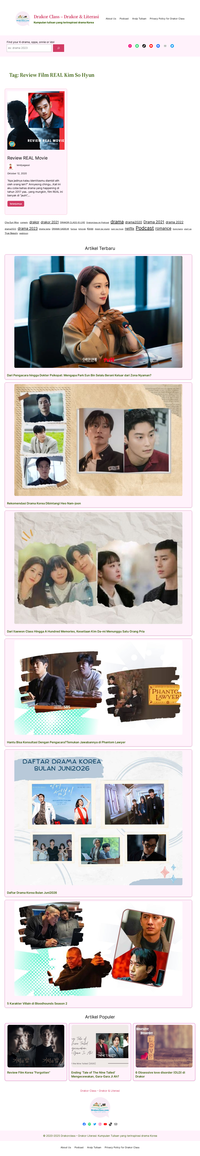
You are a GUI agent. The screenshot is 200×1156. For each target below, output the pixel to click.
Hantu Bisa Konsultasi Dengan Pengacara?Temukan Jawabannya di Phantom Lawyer (66, 742)
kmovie (82, 229)
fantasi (74, 229)
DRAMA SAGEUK (60, 228)
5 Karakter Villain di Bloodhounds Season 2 (37, 1003)
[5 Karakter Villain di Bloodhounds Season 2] (98, 949)
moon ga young (102, 229)
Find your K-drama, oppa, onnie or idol (30, 42)
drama (117, 221)
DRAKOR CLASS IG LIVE (72, 222)
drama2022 (10, 229)
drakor (34, 222)
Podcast (145, 228)
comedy (24, 222)
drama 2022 (174, 222)
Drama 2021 (153, 222)
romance (163, 228)
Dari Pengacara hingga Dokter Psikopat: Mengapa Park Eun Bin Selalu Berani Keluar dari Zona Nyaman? (79, 375)
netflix (129, 228)
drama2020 (133, 222)
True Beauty (11, 233)
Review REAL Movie (27, 158)
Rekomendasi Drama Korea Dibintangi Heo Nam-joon (44, 503)
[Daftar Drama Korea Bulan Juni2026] (98, 818)
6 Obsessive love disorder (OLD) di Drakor (160, 1074)
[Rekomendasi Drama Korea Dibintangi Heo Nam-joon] (98, 440)
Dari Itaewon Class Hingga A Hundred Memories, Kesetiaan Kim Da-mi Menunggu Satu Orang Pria (76, 631)
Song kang (178, 229)
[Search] (58, 48)
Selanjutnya (17, 204)
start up (188, 229)
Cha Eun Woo (12, 222)
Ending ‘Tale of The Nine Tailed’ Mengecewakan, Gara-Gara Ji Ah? (95, 1074)
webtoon (23, 233)
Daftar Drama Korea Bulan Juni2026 (32, 892)
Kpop (90, 228)
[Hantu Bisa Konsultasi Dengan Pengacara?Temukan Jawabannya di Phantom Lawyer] (98, 687)
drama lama (44, 229)
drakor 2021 (50, 222)
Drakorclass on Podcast (97, 222)
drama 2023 (28, 228)
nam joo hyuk (117, 229)
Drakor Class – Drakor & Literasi (66, 16)
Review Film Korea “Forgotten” (28, 1072)
